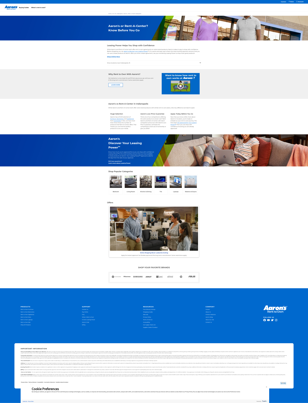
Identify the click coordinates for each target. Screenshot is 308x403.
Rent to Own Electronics (27, 312)
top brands (117, 121)
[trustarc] (264, 401)
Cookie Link (25, 401)
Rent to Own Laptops (27, 319)
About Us (208, 312)
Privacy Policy (147, 317)
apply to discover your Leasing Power (136, 51)
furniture (113, 119)
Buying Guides (24, 7)
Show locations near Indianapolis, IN (118, 63)
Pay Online (85, 312)
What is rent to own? (38, 7)
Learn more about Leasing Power (119, 163)
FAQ (83, 314)
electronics (120, 119)
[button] (266, 387)
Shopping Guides (148, 312)
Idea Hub (145, 314)
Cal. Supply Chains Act (149, 325)
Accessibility (146, 322)
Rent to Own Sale (25, 322)
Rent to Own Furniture (27, 309)
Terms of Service (147, 319)
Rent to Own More (26, 317)
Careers (283, 2)
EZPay (84, 325)
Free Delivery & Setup (149, 309)
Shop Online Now (113, 57)
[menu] (154, 6)
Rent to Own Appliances (27, 314)
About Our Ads (210, 319)
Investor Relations (211, 314)
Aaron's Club (85, 322)
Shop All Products (26, 325)
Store (292, 1)
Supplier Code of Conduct (150, 327)
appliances (130, 119)
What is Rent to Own (88, 317)
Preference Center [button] (235, 391)
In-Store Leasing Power (88, 319)
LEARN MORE (115, 85)
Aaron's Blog (209, 317)
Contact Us (85, 309)
